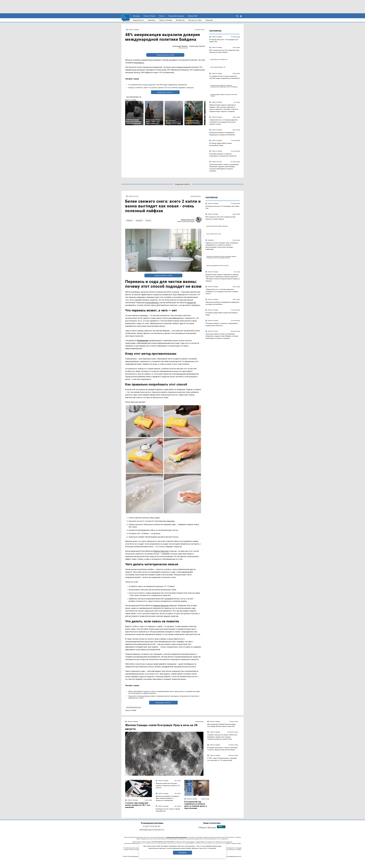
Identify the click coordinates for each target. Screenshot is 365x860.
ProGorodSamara (152, 303)
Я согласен (182, 852)
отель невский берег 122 (133, 96)
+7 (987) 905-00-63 (162, 843)
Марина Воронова (188, 220)
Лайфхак (129, 220)
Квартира (139, 220)
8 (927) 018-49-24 (151, 826)
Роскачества (142, 340)
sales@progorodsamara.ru (151, 829)
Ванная (148, 220)
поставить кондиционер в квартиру (221, 86)
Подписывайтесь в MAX (165, 55)
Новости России (217, 161)
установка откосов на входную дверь (224, 256)
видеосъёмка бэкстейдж (214, 226)
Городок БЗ (191, 303)
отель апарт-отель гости (133, 707)
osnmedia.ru (139, 63)
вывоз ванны (214, 59)
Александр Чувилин (180, 46)
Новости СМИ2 (130, 100)
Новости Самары (134, 29)
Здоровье (211, 240)
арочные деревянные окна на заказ (217, 265)
